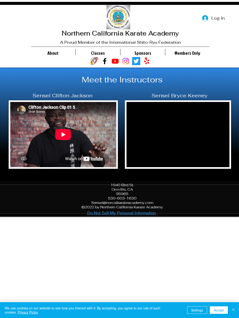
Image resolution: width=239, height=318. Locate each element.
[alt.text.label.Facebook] (105, 61)
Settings (197, 310)
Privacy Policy (28, 312)
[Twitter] (136, 61)
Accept (219, 310)
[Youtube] (115, 61)
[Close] (233, 310)
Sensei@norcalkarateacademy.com (122, 202)
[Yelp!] (147, 61)
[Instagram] (126, 61)
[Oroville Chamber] (94, 61)
